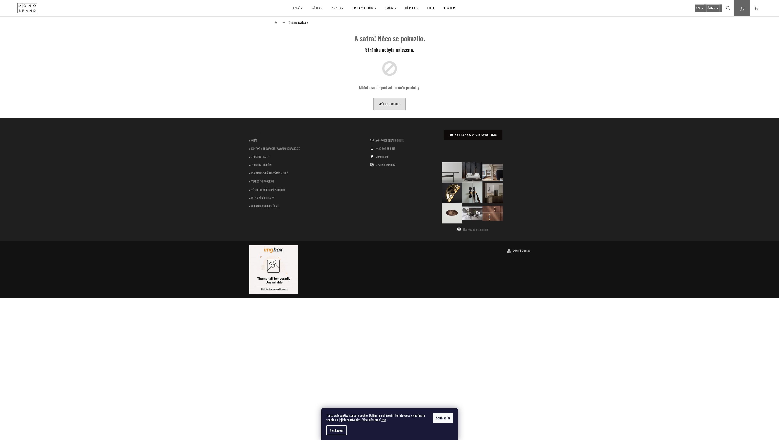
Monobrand (382, 157)
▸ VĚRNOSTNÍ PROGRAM (261, 181)
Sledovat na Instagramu (475, 229)
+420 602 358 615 (385, 148)
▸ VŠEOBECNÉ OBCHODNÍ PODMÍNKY (267, 190)
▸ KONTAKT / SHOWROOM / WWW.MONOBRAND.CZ (274, 148)
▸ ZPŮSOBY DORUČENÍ (260, 165)
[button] (473, 135)
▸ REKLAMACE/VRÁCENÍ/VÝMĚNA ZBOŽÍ (268, 173)
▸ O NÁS (253, 140)
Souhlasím (443, 418)
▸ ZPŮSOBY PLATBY (259, 157)
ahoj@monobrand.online (389, 140)
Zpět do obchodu (389, 104)
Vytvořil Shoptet (521, 250)
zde (383, 419)
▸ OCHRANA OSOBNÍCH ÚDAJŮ (264, 206)
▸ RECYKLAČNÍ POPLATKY (262, 198)
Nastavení (336, 430)
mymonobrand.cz (385, 165)
